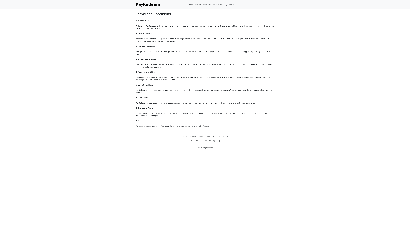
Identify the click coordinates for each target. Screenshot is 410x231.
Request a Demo (210, 5)
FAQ (225, 5)
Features (198, 5)
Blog (220, 5)
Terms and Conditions (199, 140)
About (231, 5)
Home (190, 5)
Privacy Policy (214, 140)
